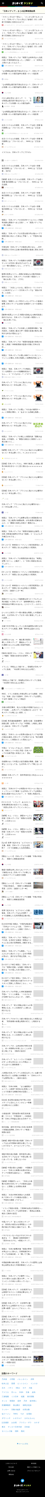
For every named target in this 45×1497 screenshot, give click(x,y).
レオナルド (17, 1418)
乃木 (25, 1401)
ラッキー (5, 1409)
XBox (18, 1388)
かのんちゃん (29, 1418)
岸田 (32, 1379)
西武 (22, 1431)
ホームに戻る (23, 1444)
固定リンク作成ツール (33, 1467)
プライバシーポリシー (33, 1471)
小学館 (12, 1379)
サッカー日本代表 (15, 1427)
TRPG (15, 1414)
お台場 (14, 1422)
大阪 (30, 1388)
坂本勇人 (33, 1401)
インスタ (34, 1383)
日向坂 (27, 1427)
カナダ (36, 1422)
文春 (27, 1392)
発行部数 (30, 1396)
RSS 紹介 (11, 1467)
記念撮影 (5, 1422)
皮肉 (33, 1392)
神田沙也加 (27, 1405)
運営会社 (11, 1474)
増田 (16, 1431)
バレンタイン (22, 1379)
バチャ (10, 1388)
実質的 (12, 1401)
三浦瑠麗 (5, 1396)
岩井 (19, 1401)
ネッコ (4, 1401)
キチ (24, 1388)
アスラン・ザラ (25, 1422)
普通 (13, 1383)
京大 (3, 1388)
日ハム (14, 1392)
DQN (21, 1392)
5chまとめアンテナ (22, 1490)
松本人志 (5, 1383)
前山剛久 (16, 1405)
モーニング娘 (7, 1431)
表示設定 (33, 1463)
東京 (3, 1427)
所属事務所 (6, 1405)
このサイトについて (11, 1463)
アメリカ (5, 1392)
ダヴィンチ (6, 1418)
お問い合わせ (11, 1471)
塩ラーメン (6, 1414)
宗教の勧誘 (15, 1409)
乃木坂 (4, 1379)
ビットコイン (22, 1383)
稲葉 (22, 1396)
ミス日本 (14, 1396)
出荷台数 (26, 1409)
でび (22, 1414)
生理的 (29, 1414)
